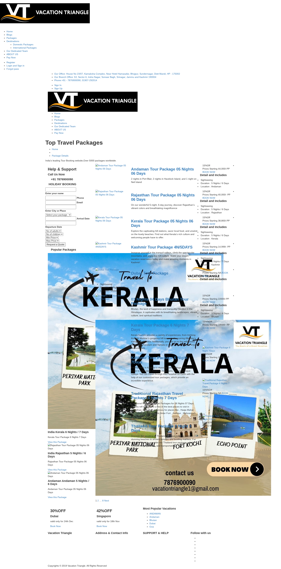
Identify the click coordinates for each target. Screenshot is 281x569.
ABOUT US (12, 54)
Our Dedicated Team (17, 51)
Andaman (154, 517)
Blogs (9, 34)
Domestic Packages (23, 44)
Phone (80, 198)
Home (10, 31)
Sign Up (58, 88)
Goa (151, 526)
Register (11, 62)
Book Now (55, 526)
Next (106, 500)
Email (80, 202)
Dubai (152, 523)
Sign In (57, 85)
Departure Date (53, 227)
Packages (12, 38)
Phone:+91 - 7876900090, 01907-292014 (75, 80)
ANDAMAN (155, 513)
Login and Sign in (15, 65)
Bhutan (153, 520)
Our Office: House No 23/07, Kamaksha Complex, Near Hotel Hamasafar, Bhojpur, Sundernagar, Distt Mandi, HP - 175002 (117, 73)
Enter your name (54, 193)
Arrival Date (83, 218)
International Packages (25, 47)
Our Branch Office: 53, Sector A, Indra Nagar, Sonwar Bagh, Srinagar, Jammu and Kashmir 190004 (105, 77)
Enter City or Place (55, 210)
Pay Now (11, 57)
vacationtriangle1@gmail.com (166, 549)
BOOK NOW (208, 172)
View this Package (57, 442)
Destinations (13, 41)
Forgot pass (13, 69)
